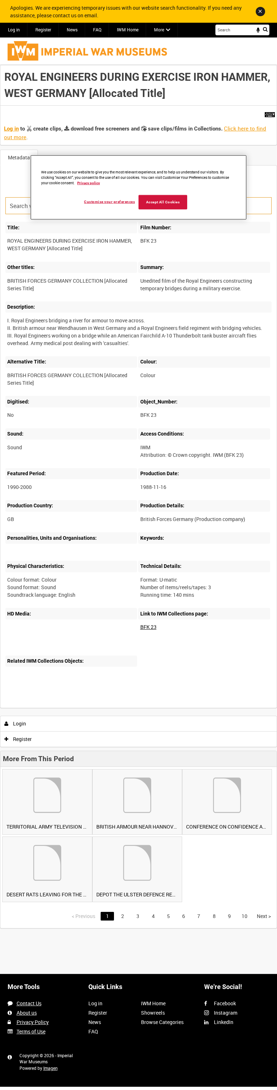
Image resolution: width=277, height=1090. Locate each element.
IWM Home (127, 29)
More (159, 29)
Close (260, 11)
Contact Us (29, 1003)
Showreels (153, 1012)
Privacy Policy (33, 1022)
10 (244, 916)
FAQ (97, 29)
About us (27, 1012)
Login (19, 723)
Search (265, 29)
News (72, 29)
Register (43, 29)
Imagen (50, 1068)
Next (264, 916)
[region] (138, 187)
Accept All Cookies (163, 202)
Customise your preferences (109, 202)
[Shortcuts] (270, 113)
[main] (138, 496)
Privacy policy (88, 183)
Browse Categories (162, 1022)
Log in (14, 29)
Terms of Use (31, 1031)
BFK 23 (148, 626)
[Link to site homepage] (87, 51)
